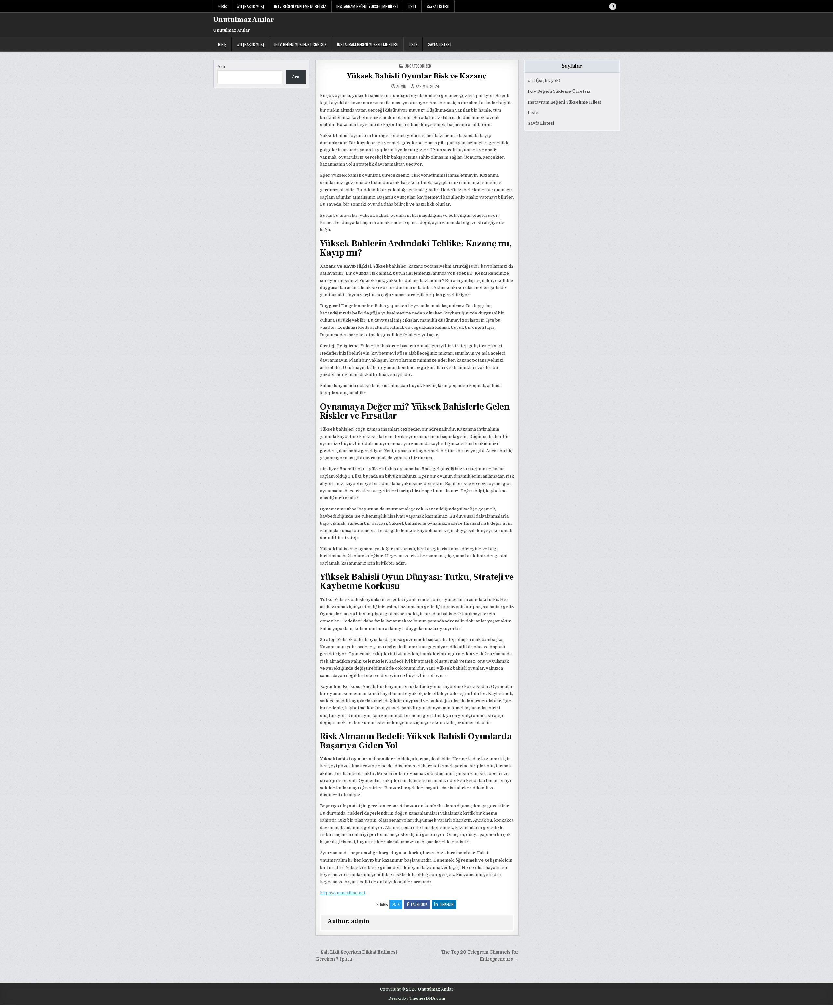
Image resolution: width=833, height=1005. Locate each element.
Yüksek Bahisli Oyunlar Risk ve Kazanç (417, 76)
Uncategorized (418, 66)
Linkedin (447, 904)
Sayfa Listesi (438, 6)
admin (401, 86)
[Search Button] (612, 6)
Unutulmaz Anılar (243, 19)
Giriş (222, 6)
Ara (221, 66)
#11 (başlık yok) (250, 6)
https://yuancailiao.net (342, 892)
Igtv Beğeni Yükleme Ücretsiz (300, 6)
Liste (412, 6)
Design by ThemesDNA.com (416, 998)
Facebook (419, 904)
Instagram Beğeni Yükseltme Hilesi (367, 6)
